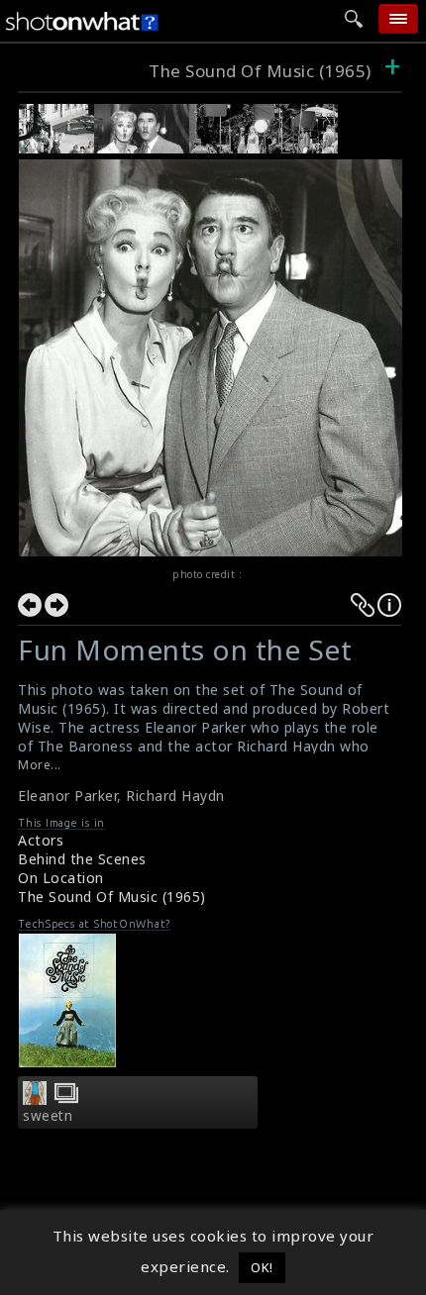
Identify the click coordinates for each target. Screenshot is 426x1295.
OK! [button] (262, 1267)
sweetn (47, 1116)
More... (39, 764)
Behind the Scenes (82, 858)
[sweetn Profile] (35, 1099)
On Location (61, 877)
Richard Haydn (175, 795)
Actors (40, 840)
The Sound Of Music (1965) (260, 70)
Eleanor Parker (67, 795)
